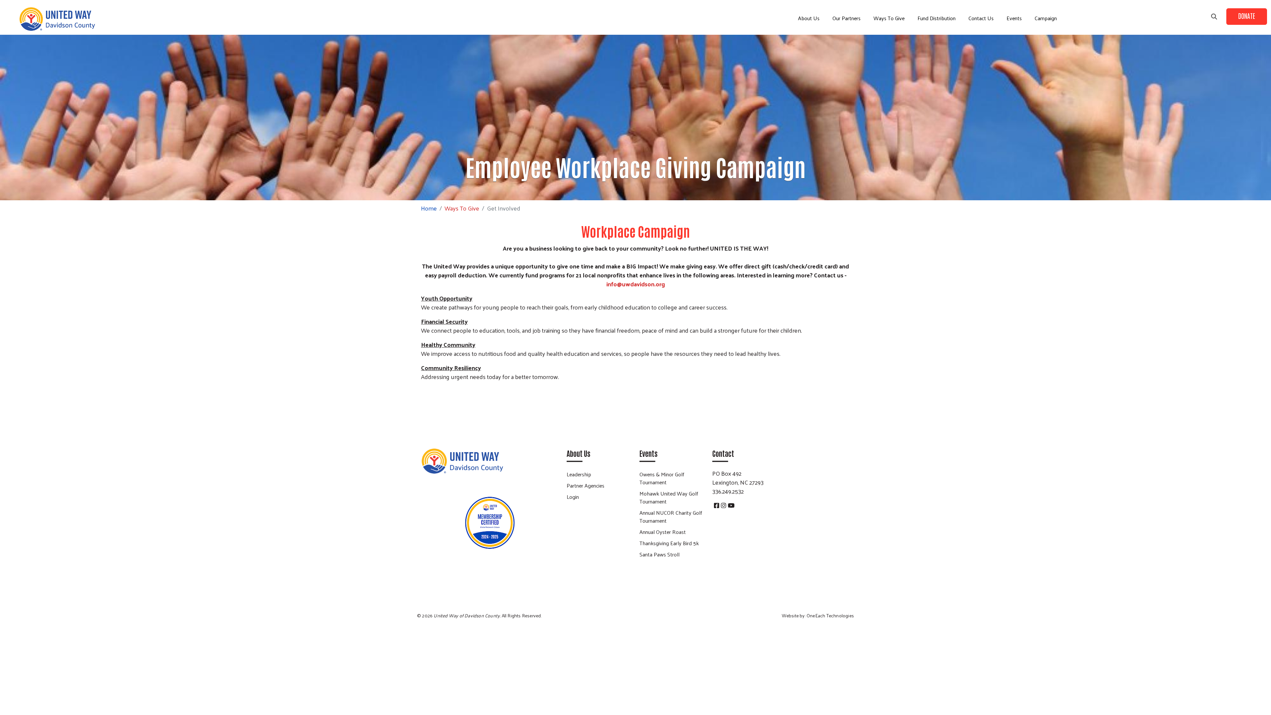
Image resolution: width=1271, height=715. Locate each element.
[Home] (57, 19)
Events (1014, 18)
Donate (1246, 15)
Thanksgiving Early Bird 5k (669, 543)
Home (429, 208)
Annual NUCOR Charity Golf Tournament (670, 516)
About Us (809, 18)
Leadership (579, 474)
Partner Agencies (585, 485)
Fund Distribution (937, 18)
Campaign (1046, 18)
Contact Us (981, 18)
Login (573, 496)
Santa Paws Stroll (659, 554)
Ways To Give (889, 18)
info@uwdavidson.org (635, 283)
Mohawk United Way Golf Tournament (668, 497)
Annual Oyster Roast (662, 532)
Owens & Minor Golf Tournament (661, 478)
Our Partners (846, 18)
